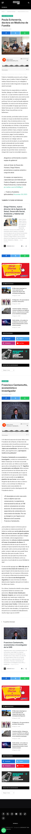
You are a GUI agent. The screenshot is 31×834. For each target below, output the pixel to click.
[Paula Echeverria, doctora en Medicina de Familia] (15, 45)
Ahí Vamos (5, 381)
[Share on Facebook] (6, 33)
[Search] (28, 3)
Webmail (4, 7)
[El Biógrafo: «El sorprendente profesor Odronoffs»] (6, 302)
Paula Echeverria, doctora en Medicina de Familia (17, 74)
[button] (3, 830)
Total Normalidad (7, 15)
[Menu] (3, 3)
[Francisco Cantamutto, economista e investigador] (15, 411)
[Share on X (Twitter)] (15, 33)
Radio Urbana (4, 74)
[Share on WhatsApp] (24, 33)
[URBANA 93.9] (16, 2)
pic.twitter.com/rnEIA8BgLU (13, 187)
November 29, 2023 (20, 194)
